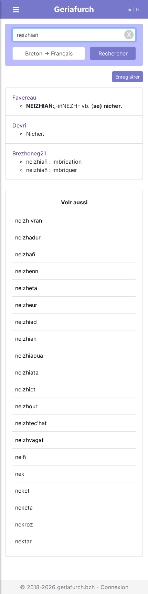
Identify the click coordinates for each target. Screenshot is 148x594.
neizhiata (27, 372)
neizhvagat (29, 440)
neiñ (20, 456)
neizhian (25, 338)
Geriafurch (74, 9)
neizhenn (26, 271)
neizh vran (28, 220)
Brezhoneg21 (29, 153)
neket (22, 490)
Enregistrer (127, 77)
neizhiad (26, 321)
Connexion (114, 587)
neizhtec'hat (31, 423)
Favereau (24, 97)
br (129, 9)
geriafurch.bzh (76, 587)
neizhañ (25, 254)
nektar (23, 541)
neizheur (26, 304)
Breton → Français (49, 53)
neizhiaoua (29, 355)
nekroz (24, 524)
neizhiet (25, 389)
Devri (19, 125)
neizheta (26, 288)
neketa (24, 507)
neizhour (26, 406)
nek (19, 473)
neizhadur (28, 237)
